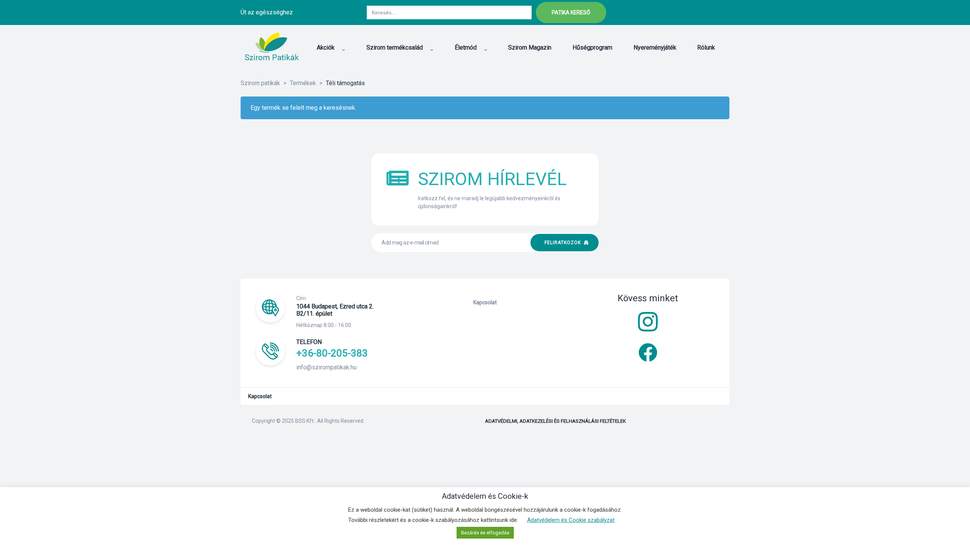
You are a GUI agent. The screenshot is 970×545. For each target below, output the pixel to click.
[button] (571, 12)
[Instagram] (720, 12)
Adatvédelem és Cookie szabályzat (571, 520)
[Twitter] (701, 12)
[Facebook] (682, 12)
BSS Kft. (305, 421)
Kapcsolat (485, 302)
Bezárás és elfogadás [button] (485, 533)
